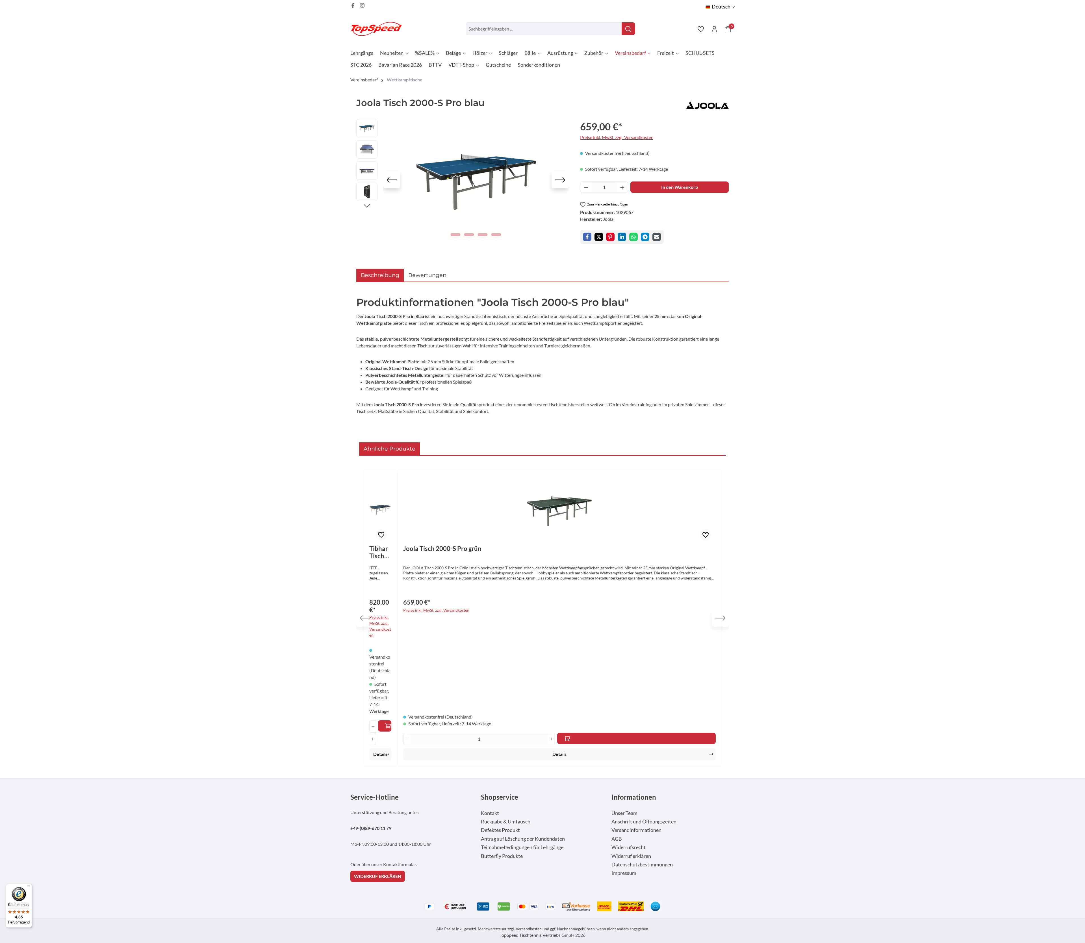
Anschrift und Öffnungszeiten (643, 822)
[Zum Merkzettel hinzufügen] (381, 534)
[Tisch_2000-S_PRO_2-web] (476, 180)
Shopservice (499, 797)
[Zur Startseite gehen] (378, 29)
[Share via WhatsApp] (633, 237)
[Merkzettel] (701, 28)
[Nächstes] (560, 179)
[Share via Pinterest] (610, 237)
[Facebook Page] (352, 5)
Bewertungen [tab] (427, 275)
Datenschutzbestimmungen (642, 865)
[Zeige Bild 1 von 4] (456, 234)
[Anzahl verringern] (586, 187)
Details (380, 754)
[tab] (380, 275)
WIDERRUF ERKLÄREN (377, 876)
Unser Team (624, 813)
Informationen (633, 797)
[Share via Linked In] (622, 237)
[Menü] (28, 887)
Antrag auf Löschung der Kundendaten (523, 839)
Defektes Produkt (500, 830)
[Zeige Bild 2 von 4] (469, 234)
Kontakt (490, 813)
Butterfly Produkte (502, 856)
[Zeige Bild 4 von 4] (496, 234)
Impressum (623, 873)
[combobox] (544, 28)
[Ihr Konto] (714, 28)
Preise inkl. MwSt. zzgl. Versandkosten (617, 137)
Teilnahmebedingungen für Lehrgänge (522, 847)
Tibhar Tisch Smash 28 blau (379, 552)
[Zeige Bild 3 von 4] (483, 234)
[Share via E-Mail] (656, 237)
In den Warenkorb (679, 187)
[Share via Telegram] (645, 237)
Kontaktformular (399, 864)
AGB (616, 839)
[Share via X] (598, 237)
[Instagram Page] (362, 5)
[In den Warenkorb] (384, 726)
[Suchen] (628, 28)
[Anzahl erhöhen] (622, 187)
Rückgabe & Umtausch (505, 822)
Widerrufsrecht (628, 847)
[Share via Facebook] (587, 237)
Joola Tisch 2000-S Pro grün (442, 548)
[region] (462, 180)
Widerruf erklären (631, 856)
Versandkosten (529, 928)
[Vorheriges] (391, 179)
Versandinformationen (636, 830)
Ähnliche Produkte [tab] (389, 448)
